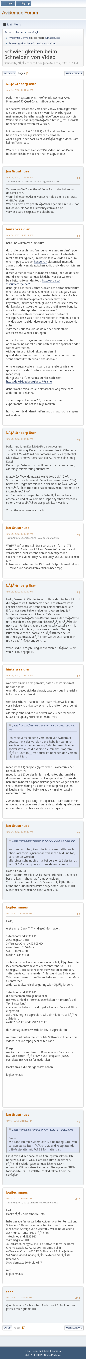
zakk (9, 1291)
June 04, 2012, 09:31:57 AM (19, 89)
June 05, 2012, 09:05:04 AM (19, 533)
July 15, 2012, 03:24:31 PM (19, 1198)
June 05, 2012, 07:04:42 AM (19, 438)
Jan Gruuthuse (17, 171)
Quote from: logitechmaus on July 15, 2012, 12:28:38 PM (42, 1129)
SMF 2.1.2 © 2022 (34, 1355)
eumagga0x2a (52, 37)
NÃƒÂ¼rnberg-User (21, 84)
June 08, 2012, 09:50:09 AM (19, 591)
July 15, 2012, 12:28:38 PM (19, 913)
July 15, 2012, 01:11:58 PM (19, 1120)
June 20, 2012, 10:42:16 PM (19, 675)
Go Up (7, 1327)
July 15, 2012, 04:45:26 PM (19, 1297)
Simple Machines (52, 1355)
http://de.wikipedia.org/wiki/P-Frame (29, 381)
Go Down (9, 73)
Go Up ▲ (56, 1350)
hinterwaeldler (18, 229)
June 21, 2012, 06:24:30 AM (19, 831)
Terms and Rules (40, 1350)
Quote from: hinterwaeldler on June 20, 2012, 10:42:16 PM (43, 841)
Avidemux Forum (20, 12)
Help (27, 1350)
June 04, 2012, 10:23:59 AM (19, 177)
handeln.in (40, 261)
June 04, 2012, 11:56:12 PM (19, 235)
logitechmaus (17, 907)
